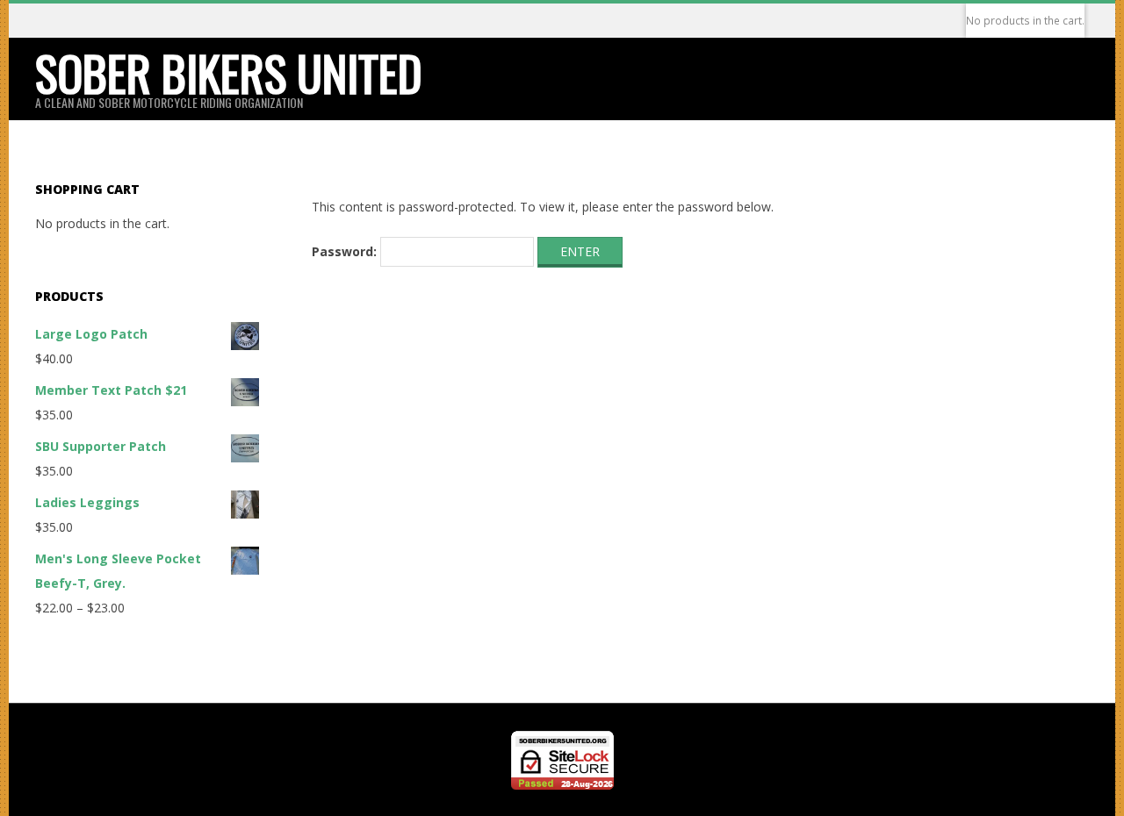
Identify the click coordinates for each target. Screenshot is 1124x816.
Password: (346, 251)
